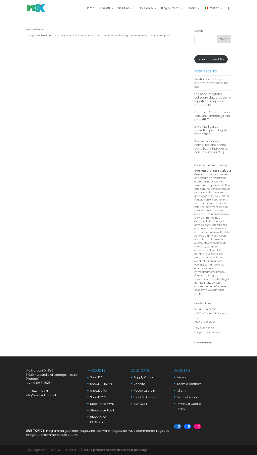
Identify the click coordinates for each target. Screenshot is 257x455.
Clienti (181, 390)
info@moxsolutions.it (207, 332)
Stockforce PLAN (102, 410)
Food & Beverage (146, 397)
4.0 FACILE (141, 404)
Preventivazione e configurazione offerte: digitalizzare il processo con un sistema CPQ (211, 146)
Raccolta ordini (145, 390)
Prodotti (104, 8)
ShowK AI (96, 377)
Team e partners (189, 384)
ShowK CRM (98, 397)
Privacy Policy (203, 342)
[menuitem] (214, 11)
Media (192, 8)
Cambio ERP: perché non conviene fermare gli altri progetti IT (212, 115)
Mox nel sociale (188, 397)
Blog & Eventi (170, 8)
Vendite (139, 384)
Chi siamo (146, 8)
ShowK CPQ (98, 390)
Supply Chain (143, 377)
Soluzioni (124, 8)
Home (90, 8)
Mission (182, 377)
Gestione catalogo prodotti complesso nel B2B (211, 83)
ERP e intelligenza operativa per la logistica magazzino (212, 130)
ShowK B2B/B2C (101, 384)
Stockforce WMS (102, 404)
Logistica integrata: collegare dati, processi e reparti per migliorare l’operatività (212, 99)
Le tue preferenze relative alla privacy (114, 450)
